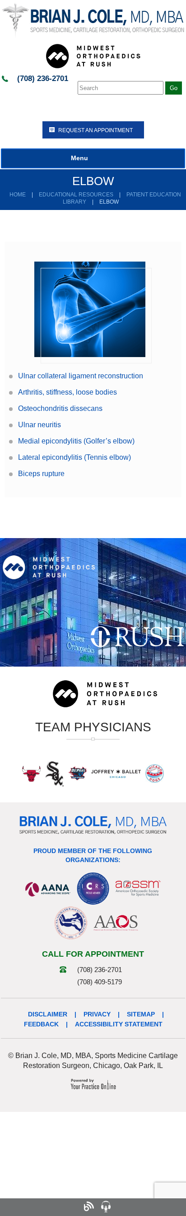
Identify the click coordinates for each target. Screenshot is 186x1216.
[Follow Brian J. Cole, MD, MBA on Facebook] (36, 1207)
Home (17, 194)
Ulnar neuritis (39, 425)
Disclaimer (47, 1014)
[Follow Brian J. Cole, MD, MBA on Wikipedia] (156, 1207)
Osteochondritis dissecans (60, 408)
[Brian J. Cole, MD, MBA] (93, 20)
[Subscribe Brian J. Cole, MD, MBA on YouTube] (122, 1207)
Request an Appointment (95, 130)
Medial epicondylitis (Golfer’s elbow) (76, 441)
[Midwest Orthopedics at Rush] (93, 55)
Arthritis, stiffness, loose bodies (67, 392)
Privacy (97, 1014)
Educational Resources (76, 194)
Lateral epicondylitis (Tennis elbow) (74, 457)
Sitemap (141, 1014)
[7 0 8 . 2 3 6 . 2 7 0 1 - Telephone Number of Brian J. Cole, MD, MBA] (19, 1207)
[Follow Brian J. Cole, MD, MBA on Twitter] (54, 1207)
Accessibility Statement (119, 1024)
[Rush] (137, 636)
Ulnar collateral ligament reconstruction (80, 376)
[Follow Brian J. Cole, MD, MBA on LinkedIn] (139, 1207)
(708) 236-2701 (42, 78)
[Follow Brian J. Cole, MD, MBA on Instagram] (71, 1207)
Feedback (41, 1024)
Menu (79, 158)
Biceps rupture (41, 473)
